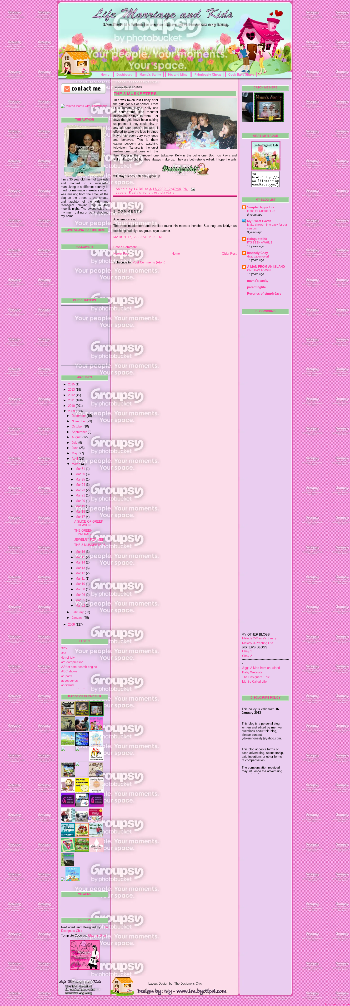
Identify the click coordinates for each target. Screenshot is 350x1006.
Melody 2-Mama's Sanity (259, 619)
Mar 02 (80, 605)
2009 (72, 411)
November (79, 421)
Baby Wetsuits (252, 653)
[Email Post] (192, 189)
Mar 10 (80, 584)
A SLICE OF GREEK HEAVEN (88, 523)
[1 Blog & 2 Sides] (96, 776)
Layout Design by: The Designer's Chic (175, 983)
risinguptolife (257, 239)
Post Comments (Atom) (149, 262)
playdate (167, 192)
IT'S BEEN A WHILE (259, 242)
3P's (64, 648)
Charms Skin (97, 935)
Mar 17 (80, 517)
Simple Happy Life (260, 207)
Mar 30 (80, 474)
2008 (72, 624)
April (75, 458)
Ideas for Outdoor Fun (261, 211)
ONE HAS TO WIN (259, 270)
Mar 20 (80, 501)
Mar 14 (80, 562)
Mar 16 (80, 552)
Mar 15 (80, 557)
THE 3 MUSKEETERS (90, 545)
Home (105, 74)
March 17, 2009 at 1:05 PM (137, 237)
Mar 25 (80, 479)
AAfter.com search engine (79, 667)
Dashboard (124, 74)
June (75, 448)
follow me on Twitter (336, 1004)
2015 (72, 384)
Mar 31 (80, 469)
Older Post (229, 253)
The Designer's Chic (256, 657)
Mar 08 (80, 589)
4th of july (68, 657)
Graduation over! (258, 256)
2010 (72, 406)
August (77, 437)
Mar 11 (80, 578)
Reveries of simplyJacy (264, 293)
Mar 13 (80, 568)
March (76, 464)
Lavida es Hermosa (255, 666)
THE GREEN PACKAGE (83, 532)
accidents (68, 685)
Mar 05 (80, 600)
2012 (72, 395)
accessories (69, 680)
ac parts (66, 676)
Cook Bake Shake (241, 74)
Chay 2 (247, 636)
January (78, 617)
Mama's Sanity (150, 74)
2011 (72, 400)
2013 (72, 389)
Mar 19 (80, 506)
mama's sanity (257, 280)
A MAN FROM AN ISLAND (266, 266)
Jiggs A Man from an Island (261, 648)
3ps (63, 653)
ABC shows (69, 671)
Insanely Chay (257, 253)
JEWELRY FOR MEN (89, 539)
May (75, 453)
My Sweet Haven (259, 221)
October (78, 426)
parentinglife (256, 287)
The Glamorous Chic (256, 671)
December (79, 416)
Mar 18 (80, 511)
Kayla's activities (143, 192)
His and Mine (177, 74)
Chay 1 (247, 631)
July (75, 442)
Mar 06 (80, 595)
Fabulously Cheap (208, 74)
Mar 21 (80, 495)
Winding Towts (252, 676)
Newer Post (121, 253)
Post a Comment (125, 247)
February (78, 612)
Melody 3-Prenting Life (257, 623)
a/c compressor (72, 662)
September (80, 432)
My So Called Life (254, 662)
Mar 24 (80, 484)
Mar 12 (80, 573)
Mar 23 (80, 490)
